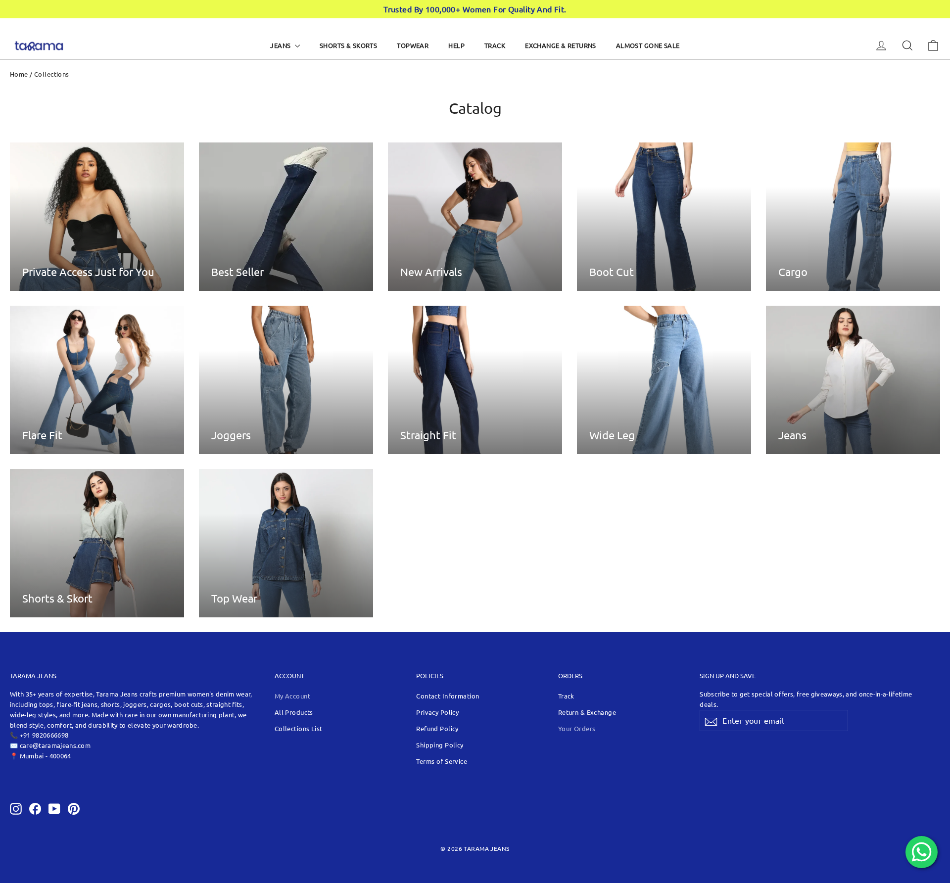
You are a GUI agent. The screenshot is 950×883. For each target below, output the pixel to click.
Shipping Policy (439, 745)
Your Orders (577, 728)
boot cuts (188, 704)
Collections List (299, 728)
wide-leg (24, 714)
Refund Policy (437, 728)
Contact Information (447, 696)
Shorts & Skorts (348, 45)
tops (46, 704)
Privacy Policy (437, 712)
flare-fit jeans (76, 704)
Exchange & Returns (560, 45)
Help (456, 45)
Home (19, 74)
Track (494, 45)
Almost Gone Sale (648, 45)
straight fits (224, 704)
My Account (292, 696)
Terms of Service (441, 761)
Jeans (281, 45)
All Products (294, 712)
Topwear (412, 45)
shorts (110, 704)
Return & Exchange (587, 712)
